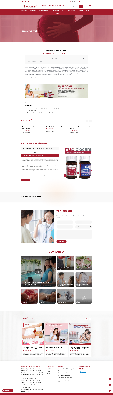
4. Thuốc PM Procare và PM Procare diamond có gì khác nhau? (36, 175)
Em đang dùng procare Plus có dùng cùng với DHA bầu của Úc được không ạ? (87, 127)
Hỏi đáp (57, 13)
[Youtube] (28, 2)
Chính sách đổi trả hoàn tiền (64, 375)
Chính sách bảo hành (62, 373)
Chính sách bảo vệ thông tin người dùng (65, 380)
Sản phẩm (32, 10)
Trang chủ (24, 10)
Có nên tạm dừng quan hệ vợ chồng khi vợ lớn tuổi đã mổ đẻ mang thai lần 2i (42, 108)
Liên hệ (48, 373)
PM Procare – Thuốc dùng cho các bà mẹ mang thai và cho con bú (37, 283)
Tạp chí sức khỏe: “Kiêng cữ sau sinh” (47, 301)
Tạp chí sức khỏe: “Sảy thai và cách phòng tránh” (65, 301)
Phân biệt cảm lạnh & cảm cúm (54, 347)
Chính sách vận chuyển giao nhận (65, 377)
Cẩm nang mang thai (44, 10)
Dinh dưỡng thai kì (58, 10)
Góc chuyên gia (71, 10)
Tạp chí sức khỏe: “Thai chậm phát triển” (29, 301)
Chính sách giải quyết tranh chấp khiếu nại (66, 369)
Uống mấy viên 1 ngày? (31, 110)
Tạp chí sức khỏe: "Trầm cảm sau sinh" (83, 301)
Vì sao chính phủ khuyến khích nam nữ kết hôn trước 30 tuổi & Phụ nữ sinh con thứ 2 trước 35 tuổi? (79, 349)
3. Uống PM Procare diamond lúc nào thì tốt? (32, 155)
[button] (25, 180)
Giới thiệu (49, 369)
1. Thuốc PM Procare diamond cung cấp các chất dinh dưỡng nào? (37, 148)
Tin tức (87, 10)
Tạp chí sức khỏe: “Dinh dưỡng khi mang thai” (83, 268)
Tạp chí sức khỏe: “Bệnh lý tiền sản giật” (82, 285)
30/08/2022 (33, 129)
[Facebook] (25, 2)
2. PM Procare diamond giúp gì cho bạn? (31, 152)
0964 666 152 (8, 390)
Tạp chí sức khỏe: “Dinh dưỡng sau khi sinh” (65, 285)
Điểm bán (81, 10)
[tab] (40, 148)
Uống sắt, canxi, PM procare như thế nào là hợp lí (63, 127)
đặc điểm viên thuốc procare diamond (38, 127)
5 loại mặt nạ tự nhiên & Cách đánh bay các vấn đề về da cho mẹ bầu (32, 348)
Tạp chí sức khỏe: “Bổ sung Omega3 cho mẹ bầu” (64, 268)
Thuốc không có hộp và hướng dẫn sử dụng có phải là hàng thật (39, 112)
